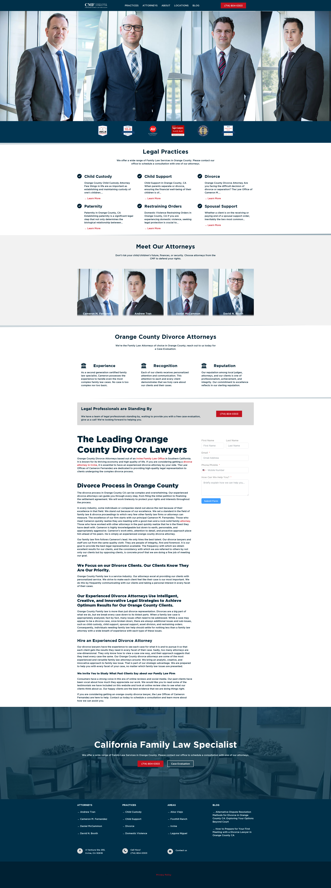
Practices (132, 5)
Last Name (232, 440)
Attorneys (150, 5)
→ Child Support (131, 819)
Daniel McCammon (188, 313)
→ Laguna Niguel (177, 833)
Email (204, 452)
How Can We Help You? (215, 477)
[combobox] (204, 470)
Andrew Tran (143, 313)
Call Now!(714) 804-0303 (138, 851)
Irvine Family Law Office (150, 458)
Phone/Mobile (209, 465)
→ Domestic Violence (134, 833)
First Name (207, 440)
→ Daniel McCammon (89, 826)
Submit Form (211, 501)
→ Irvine (172, 826)
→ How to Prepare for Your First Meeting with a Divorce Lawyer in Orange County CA (232, 831)
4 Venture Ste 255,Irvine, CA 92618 (95, 851)
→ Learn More (92, 198)
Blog (196, 5)
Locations (181, 5)
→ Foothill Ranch (177, 819)
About (165, 5)
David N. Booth (233, 313)
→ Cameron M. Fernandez (92, 819)
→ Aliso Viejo (175, 812)
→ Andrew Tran (86, 812)
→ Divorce (128, 826)
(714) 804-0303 (233, 5)
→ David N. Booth (87, 833)
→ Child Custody (132, 812)
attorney (185, 521)
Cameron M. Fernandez (98, 313)
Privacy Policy (163, 875)
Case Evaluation (180, 763)
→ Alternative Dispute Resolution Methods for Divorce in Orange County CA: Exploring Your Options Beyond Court (233, 817)
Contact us (181, 850)
